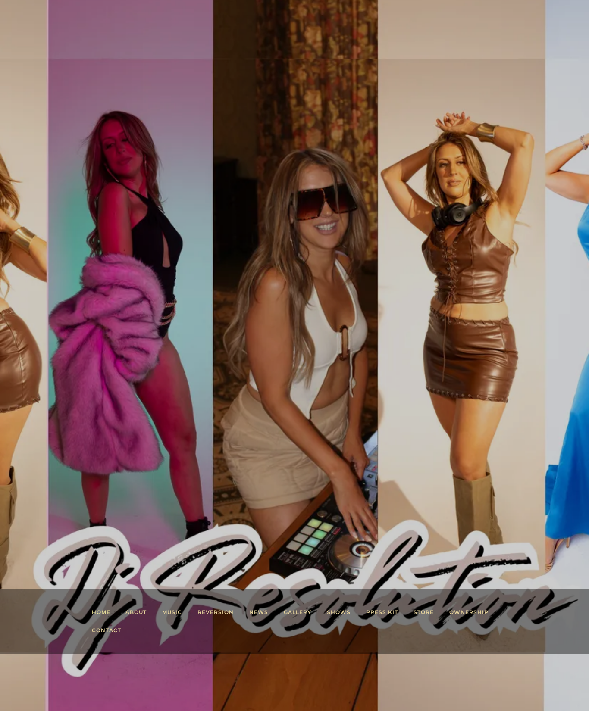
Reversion (215, 612)
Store (424, 612)
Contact (106, 630)
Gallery (297, 612)
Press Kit (382, 612)
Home (101, 612)
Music (172, 612)
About (136, 612)
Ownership (469, 612)
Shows (339, 612)
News (258, 612)
